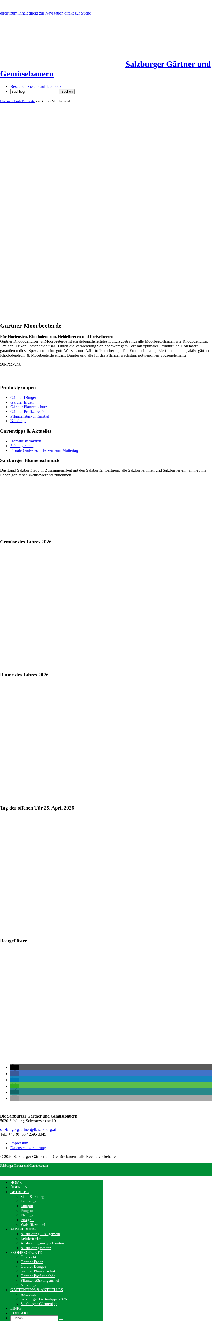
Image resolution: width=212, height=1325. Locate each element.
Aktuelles (28, 1294)
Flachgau (28, 1215)
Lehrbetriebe (31, 1238)
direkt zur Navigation (46, 13)
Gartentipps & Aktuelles (36, 1290)
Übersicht (28, 1257)
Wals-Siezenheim (34, 1224)
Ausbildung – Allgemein (40, 1234)
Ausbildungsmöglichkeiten (42, 1243)
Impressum (19, 1143)
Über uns (19, 1187)
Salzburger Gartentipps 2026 (44, 1299)
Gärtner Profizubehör (27, 411)
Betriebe (19, 1192)
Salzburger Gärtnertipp (39, 1304)
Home (16, 1182)
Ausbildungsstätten (36, 1248)
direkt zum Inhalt (14, 13)
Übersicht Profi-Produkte (17, 101)
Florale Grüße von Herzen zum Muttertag (44, 450)
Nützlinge (18, 421)
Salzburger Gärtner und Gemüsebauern (24, 1166)
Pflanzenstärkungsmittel (29, 416)
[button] (14, 1067)
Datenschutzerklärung (28, 1147)
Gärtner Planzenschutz (28, 407)
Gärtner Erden (22, 402)
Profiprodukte (26, 1252)
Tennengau (30, 1201)
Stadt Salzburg (32, 1196)
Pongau (27, 1210)
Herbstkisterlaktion (25, 441)
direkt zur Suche (77, 13)
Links (16, 1308)
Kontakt (19, 1313)
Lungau (27, 1206)
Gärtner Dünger (23, 397)
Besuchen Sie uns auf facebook (36, 86)
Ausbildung (23, 1229)
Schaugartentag (22, 445)
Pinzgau (27, 1220)
